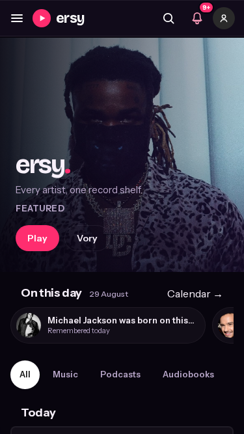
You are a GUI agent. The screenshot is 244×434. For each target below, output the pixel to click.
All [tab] (25, 374)
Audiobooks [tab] (188, 374)
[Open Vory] (122, 155)
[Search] (168, 18)
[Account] (224, 18)
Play (37, 238)
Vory (87, 238)
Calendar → (195, 293)
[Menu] (17, 18)
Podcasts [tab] (120, 374)
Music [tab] (65, 374)
